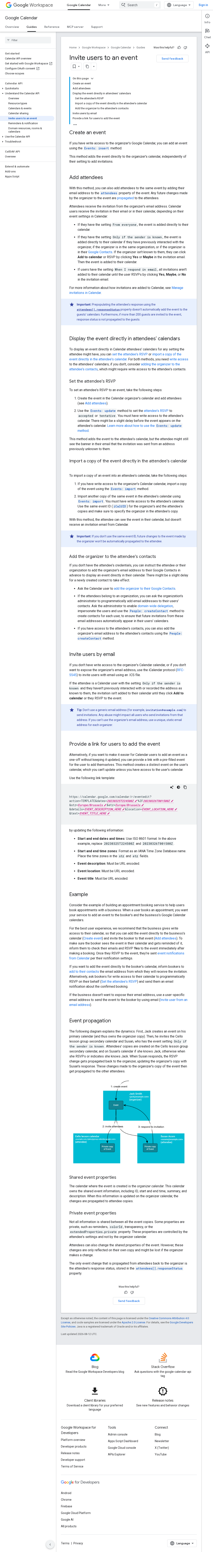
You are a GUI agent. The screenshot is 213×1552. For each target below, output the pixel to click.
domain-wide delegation (155, 606)
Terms (65, 1543)
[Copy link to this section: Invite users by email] (119, 654)
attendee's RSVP (156, 411)
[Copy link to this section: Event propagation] (115, 1021)
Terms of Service (72, 1466)
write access (179, 359)
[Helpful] (179, 47)
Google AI (67, 1519)
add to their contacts (84, 972)
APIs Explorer (116, 1454)
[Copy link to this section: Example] (92, 894)
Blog (158, 1434)
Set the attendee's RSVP (119, 982)
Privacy (78, 1543)
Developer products (74, 1446)
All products (69, 1526)
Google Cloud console (122, 1447)
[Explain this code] (171, 787)
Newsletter (162, 1441)
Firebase (66, 1506)
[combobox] (140, 5)
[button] (27, 88)
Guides (31, 27)
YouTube (161, 1454)
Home (73, 47)
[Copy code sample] (185, 787)
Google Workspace (93, 47)
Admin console (118, 1434)
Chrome (66, 1499)
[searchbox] (28, 40)
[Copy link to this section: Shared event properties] (120, 1177)
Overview (12, 27)
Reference (51, 27)
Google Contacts (100, 252)
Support (97, 27)
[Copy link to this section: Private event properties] (120, 1213)
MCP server (75, 27)
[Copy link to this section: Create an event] (110, 132)
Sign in (203, 5)
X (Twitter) (162, 1447)
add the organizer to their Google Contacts (144, 589)
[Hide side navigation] (50, 1544)
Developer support (73, 1459)
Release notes (70, 1453)
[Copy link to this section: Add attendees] (107, 177)
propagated (125, 198)
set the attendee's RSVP (130, 354)
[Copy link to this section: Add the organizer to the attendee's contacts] (160, 556)
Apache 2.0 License (133, 1322)
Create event (92, 938)
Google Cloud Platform (76, 1513)
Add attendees (95, 403)
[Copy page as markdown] (87, 66)
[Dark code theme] (178, 787)
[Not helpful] (185, 47)
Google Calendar (79, 5)
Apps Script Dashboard (123, 1441)
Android (66, 1493)
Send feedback (172, 58)
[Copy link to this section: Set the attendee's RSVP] (120, 381)
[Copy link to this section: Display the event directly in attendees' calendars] (184, 338)
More (102, 5)
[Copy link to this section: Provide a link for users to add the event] (164, 744)
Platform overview (73, 1439)
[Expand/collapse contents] (92, 78)
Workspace (41, 5)
